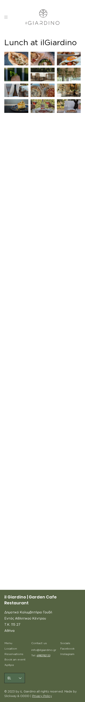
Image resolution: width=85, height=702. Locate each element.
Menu (8, 643)
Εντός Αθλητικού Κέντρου (25, 618)
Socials (65, 643)
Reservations (14, 654)
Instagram (67, 654)
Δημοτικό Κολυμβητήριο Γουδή (28, 612)
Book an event (15, 659)
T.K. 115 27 (12, 624)
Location (11, 648)
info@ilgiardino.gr (43, 650)
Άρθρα (9, 665)
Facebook (67, 648)
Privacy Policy (42, 696)
